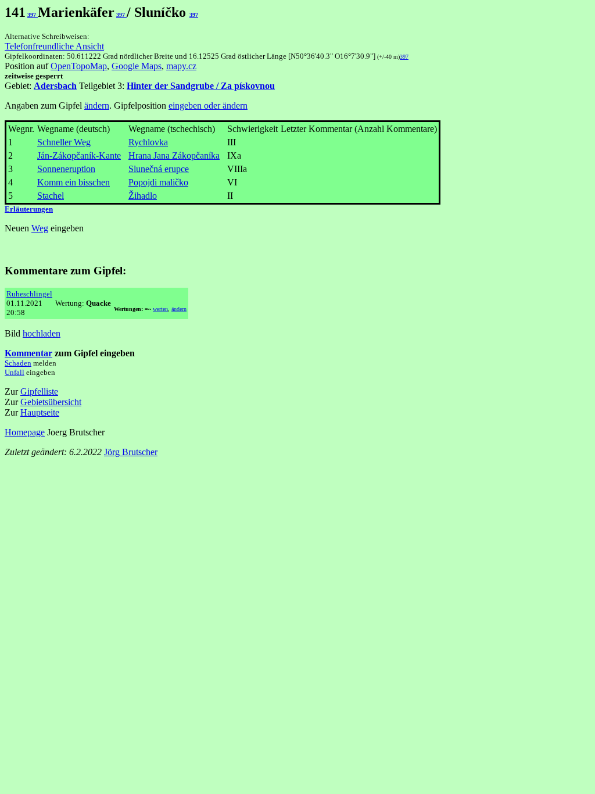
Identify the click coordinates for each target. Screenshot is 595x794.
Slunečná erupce (158, 169)
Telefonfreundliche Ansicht (54, 46)
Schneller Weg (64, 142)
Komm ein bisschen (73, 182)
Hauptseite (39, 412)
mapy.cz (181, 66)
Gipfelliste (39, 391)
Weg (39, 228)
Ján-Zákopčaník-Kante (79, 155)
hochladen (41, 333)
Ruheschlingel (29, 293)
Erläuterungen (29, 209)
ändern (96, 105)
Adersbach (55, 86)
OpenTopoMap (79, 66)
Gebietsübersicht (50, 402)
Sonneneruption (66, 169)
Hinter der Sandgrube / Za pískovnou (201, 86)
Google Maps (137, 66)
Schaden (18, 363)
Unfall (14, 372)
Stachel (50, 196)
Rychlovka (148, 142)
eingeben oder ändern (208, 105)
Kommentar (28, 353)
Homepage (25, 432)
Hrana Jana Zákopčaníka (174, 155)
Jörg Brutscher (130, 452)
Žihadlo (142, 196)
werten (160, 309)
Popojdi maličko (158, 182)
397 (32, 15)
